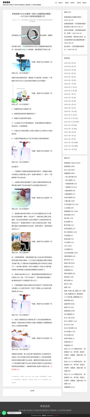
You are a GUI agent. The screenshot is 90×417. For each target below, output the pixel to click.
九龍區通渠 (68, 191)
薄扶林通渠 (68, 273)
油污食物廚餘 (45, 379)
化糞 (33, 376)
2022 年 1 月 (68, 111)
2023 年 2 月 (68, 80)
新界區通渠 (68, 229)
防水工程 (67, 170)
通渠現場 (79, 2)
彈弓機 (36, 379)
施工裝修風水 (68, 232)
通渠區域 (60, 2)
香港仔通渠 (68, 338)
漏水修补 (67, 260)
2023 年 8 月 (68, 66)
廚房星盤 (31, 379)
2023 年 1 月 (68, 84)
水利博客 (67, 242)
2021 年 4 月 (68, 139)
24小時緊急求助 (15, 376)
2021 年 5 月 (68, 136)
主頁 (56, 2)
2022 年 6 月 (68, 98)
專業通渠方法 (25, 379)
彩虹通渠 (67, 222)
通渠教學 (67, 304)
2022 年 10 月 (69, 91)
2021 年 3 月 (68, 142)
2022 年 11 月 (69, 87)
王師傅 (32, 391)
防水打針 (67, 325)
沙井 (40, 379)
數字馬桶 (67, 225)
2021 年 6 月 (68, 132)
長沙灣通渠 (68, 314)
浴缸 (50, 379)
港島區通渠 (68, 256)
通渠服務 (67, 166)
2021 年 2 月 (68, 146)
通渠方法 (67, 307)
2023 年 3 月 (68, 77)
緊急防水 (67, 267)
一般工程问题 (68, 177)
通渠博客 (67, 300)
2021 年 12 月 (69, 115)
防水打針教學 (68, 328)
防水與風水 (68, 332)
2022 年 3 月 (68, 108)
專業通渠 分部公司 (70, 163)
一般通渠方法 (68, 187)
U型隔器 (22, 376)
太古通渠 (67, 208)
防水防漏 (67, 335)
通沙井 (66, 284)
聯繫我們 (84, 2)
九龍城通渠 (68, 194)
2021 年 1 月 (68, 149)
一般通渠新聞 (68, 184)
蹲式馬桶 (67, 280)
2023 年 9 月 (68, 63)
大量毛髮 (67, 201)
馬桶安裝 (67, 342)
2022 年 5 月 (68, 101)
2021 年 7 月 (68, 129)
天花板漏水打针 (69, 204)
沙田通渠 (67, 249)
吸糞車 (37, 376)
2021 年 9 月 (68, 125)
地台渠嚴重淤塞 (43, 376)
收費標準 (72, 2)
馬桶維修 (67, 345)
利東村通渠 (68, 197)
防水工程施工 (68, 321)
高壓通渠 (33, 21)
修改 (30, 376)
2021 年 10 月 (69, 122)
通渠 (65, 287)
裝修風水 (67, 277)
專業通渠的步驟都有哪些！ (73, 17)
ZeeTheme (56, 415)
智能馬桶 (67, 239)
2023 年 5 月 (68, 70)
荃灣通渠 (67, 270)
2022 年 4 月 (68, 104)
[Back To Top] (87, 414)
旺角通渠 (67, 235)
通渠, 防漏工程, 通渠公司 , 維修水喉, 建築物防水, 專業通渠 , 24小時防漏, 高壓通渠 (75, 294)
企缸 (26, 376)
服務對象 (67, 2)
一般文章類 (68, 180)
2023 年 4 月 (68, 73)
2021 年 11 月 (69, 118)
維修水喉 (14, 382)
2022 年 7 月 (68, 94)
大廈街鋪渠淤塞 (17, 379)
